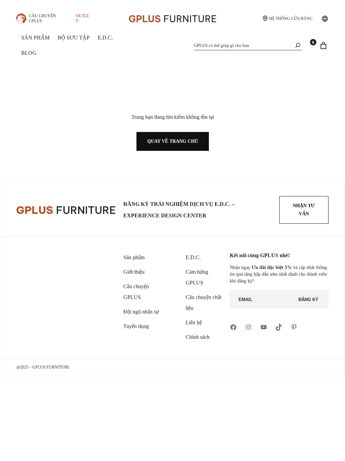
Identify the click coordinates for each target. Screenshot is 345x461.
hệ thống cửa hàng (291, 18)
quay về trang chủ (172, 141)
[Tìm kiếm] (298, 45)
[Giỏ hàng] (323, 45)
